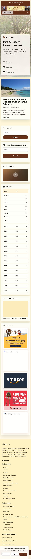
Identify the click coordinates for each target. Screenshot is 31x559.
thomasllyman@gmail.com (9, 544)
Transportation (7, 524)
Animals (5, 470)
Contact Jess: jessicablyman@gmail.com (15, 2)
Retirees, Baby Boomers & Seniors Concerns (15, 517)
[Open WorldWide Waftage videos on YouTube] (15, 175)
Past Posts (6, 511)
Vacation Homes (7, 530)
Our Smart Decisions (8, 506)
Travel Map (14, 318)
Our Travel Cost (7, 509)
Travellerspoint (23, 318)
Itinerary (5, 488)
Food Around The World (9, 475)
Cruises (5, 472)
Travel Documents (8, 527)
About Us (5, 467)
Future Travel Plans (8, 477)
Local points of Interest (9, 491)
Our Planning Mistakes (9, 498)
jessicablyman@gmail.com (9, 541)
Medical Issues (7, 493)
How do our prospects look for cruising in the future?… (15, 101)
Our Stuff (5, 496)
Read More (6, 117)
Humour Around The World (10, 483)
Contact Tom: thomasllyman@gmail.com (15, 4)
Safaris (5, 519)
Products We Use (8, 514)
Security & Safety (8, 522)
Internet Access (7, 485)
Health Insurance (7, 480)
